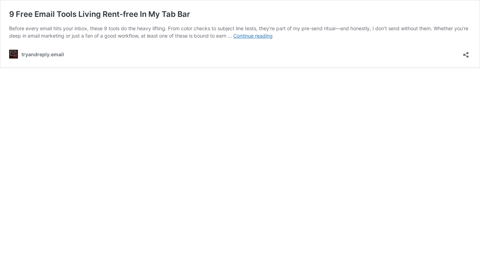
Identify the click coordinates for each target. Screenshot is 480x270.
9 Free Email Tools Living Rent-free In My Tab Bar (99, 14)
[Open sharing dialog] (466, 52)
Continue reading (253, 36)
